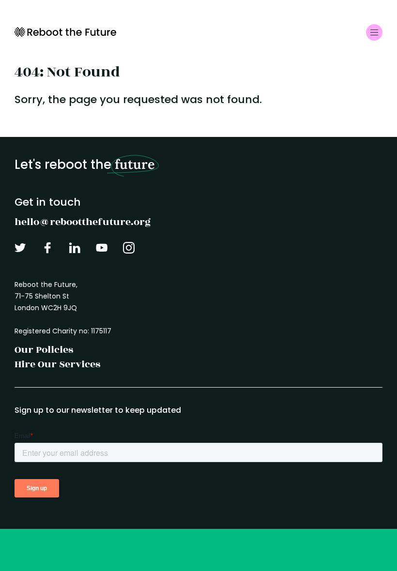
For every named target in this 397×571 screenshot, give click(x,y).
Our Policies (44, 349)
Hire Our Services (57, 364)
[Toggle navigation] (374, 32)
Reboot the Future (65, 32)
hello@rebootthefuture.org (83, 221)
